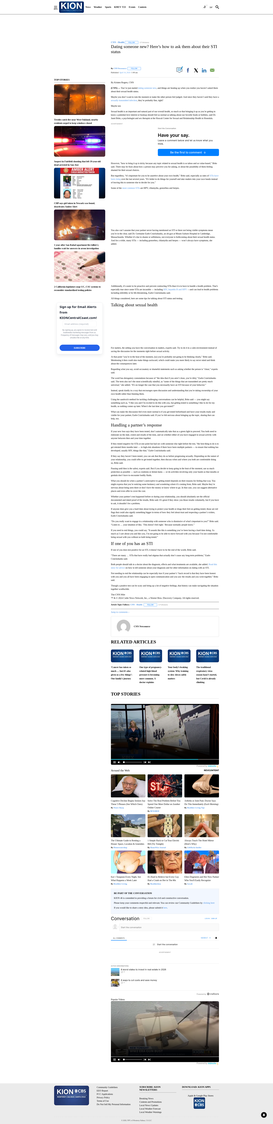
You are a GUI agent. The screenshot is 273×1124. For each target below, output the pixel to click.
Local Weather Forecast (150, 1109)
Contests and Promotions (150, 1102)
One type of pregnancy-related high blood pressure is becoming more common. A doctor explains (150, 674)
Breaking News (146, 1098)
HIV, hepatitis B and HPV (175, 289)
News (88, 7)
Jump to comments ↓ (120, 612)
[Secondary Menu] (57, 7)
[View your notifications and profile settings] (216, 938)
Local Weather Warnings (150, 1112)
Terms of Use (103, 1101)
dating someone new (147, 88)
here (165, 908)
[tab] (119, 938)
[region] (165, 956)
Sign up (214, 918)
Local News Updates (148, 1105)
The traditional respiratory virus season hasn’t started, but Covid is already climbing (206, 674)
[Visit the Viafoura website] (213, 994)
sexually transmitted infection (124, 100)
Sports (108, 7)
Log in (207, 918)
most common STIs (131, 188)
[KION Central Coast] (71, 7)
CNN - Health (136, 605)
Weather (98, 7)
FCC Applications (105, 1094)
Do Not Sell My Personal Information (114, 1104)
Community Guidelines (107, 1087)
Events (132, 7)
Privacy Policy (103, 1097)
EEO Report (102, 1090)
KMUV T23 (120, 7)
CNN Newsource (120, 68)
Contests (142, 7)
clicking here (209, 903)
